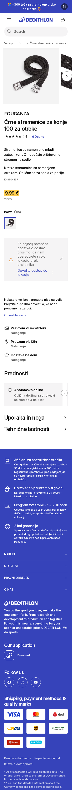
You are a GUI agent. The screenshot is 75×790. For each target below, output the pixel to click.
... (23, 43)
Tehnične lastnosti (26, 429)
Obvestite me (14, 315)
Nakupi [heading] (9, 554)
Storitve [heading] (11, 566)
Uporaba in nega (24, 417)
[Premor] (64, 6)
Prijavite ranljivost (47, 758)
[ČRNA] (10, 223)
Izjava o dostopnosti (18, 764)
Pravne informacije (17, 758)
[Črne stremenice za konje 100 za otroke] (31, 76)
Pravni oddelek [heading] (16, 577)
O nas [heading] (8, 589)
